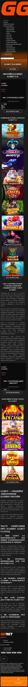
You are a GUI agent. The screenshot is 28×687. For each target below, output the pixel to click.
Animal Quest (9, 38)
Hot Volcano (9, 46)
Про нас (5, 640)
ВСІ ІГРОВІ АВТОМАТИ (12, 392)
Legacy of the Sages (11, 42)
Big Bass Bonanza (10, 40)
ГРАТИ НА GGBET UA (4, 106)
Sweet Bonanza (10, 29)
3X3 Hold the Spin (10, 49)
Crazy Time (9, 37)
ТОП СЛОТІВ (8, 54)
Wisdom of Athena (11, 51)
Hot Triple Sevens (10, 47)
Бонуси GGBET (7, 649)
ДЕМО (14, 129)
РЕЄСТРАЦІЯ (12, 69)
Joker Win (8, 35)
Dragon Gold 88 (10, 27)
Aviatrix (8, 33)
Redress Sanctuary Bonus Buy (13, 44)
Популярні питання (8, 642)
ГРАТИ (5, 389)
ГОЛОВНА (5, 20)
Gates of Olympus (10, 31)
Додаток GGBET (7, 648)
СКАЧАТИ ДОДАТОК (8, 24)
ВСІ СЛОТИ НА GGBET (12, 111)
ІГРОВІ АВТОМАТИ (8, 26)
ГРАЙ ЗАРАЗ (14, 131)
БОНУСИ (5, 22)
